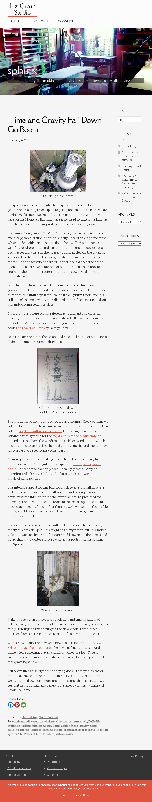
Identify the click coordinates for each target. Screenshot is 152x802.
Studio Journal (48, 717)
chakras (49, 721)
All (11, 81)
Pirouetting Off (131, 146)
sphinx (12, 734)
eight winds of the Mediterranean (77, 436)
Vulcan (13, 535)
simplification (98, 729)
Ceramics (53, 774)
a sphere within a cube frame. (40, 431)
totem (50, 734)
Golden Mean (69, 725)
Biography (13, 762)
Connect (66, 21)
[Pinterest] (17, 705)
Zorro (69, 734)
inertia (24, 729)
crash (83, 721)
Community (26, 81)
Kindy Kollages (57, 768)
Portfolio (39, 21)
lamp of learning (42, 729)
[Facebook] (11, 705)
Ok (64, 794)
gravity (84, 725)
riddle (58, 729)
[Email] (23, 705)
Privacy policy (82, 794)
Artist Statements (19, 768)
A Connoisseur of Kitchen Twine (131, 197)
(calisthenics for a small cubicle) (130, 156)
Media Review (120, 81)
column (74, 721)
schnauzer (70, 729)
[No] (147, 791)
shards (82, 729)
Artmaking (47, 81)
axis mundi (80, 426)
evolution (14, 725)
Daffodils (94, 721)
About (15, 21)
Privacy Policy (133, 756)
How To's (99, 81)
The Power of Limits (30, 328)
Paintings (53, 762)
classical (62, 721)
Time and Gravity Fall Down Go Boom (55, 125)
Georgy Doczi (51, 725)
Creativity (67, 81)
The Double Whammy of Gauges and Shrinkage (129, 181)
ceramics (37, 721)
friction (37, 725)
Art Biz (83, 81)
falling (26, 725)
